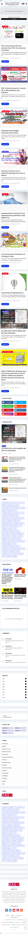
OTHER (4, 541)
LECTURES (13, 533)
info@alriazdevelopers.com (18, 925)
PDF (13, 541)
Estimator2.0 (5, 525)
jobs (15, 528)
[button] (2, 4)
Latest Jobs (17, 531)
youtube (21, 414)
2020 (14, 686)
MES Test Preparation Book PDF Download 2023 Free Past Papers (7, 597)
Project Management (7, 543)
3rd (16, 502)
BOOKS (4, 510)
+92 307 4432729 (14, 927)
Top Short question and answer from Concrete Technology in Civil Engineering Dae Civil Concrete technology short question (7, 579)
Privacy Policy (14, 917)
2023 (14, 678)
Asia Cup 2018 (5, 508)
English (16, 523)
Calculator (10, 510)
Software (4, 551)
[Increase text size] (25, 920)
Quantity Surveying (16, 548)
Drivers (4, 520)
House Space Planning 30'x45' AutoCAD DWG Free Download (20, 597)
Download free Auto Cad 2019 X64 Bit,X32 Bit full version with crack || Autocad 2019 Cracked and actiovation (17, 459)
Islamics (10, 528)
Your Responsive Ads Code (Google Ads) (14, 619)
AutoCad (22, 508)
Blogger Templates (15, 922)
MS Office (15, 536)
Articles (16, 505)
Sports (17, 551)
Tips (9, 554)
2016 (14, 697)
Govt (21, 525)
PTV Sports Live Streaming (8, 546)
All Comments (7, 717)
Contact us (19, 915)
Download (14, 518)
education (10, 520)
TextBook (4, 554)
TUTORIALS (20, 554)
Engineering (16, 520)
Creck (22, 513)
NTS (9, 538)
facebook (8, 402)
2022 (14, 681)
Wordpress (14, 556)
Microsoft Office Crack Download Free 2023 (20, 575)
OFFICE (13, 538)
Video (3, 556)
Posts (5, 716)
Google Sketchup (13, 525)
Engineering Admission (7, 523)
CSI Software (5, 515)
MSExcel (20, 536)
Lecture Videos (5, 533)
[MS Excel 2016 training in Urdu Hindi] (5, 490)
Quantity (18, 546)
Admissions (21, 502)
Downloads (21, 518)
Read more (5, 61)
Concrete (17, 513)
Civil (15, 510)
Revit (23, 548)
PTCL (15, 543)
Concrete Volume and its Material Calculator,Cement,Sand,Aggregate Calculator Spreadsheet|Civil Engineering (17, 469)
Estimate (22, 523)
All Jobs (4, 505)
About (12, 915)
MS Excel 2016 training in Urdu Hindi (17, 488)
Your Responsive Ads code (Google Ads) (14, 11)
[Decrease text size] (25, 924)
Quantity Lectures (6, 548)
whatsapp (8, 406)
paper (9, 541)
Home (7, 915)
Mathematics (20, 533)
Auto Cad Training (15, 508)
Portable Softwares (20, 541)
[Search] (25, 928)
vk (21, 410)
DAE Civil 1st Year (14, 515)
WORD (8, 556)
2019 (14, 689)
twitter (21, 402)
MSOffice (4, 538)
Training (14, 554)
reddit (21, 406)
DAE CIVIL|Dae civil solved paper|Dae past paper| (12, 4)
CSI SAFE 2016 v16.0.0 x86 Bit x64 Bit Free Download (14, 449)
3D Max (11, 502)
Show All (14, 19)
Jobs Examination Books (7, 531)
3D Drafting (5, 502)
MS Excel (8, 536)
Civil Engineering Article (7, 513)
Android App (10, 505)
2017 (14, 695)
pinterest (8, 410)
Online (19, 538)
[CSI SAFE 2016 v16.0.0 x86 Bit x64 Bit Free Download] (14, 434)
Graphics (4, 528)
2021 (14, 684)
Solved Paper (11, 551)
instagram (8, 414)
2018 (14, 692)
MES (3, 536)
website (17, 728)
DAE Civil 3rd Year (6, 518)
